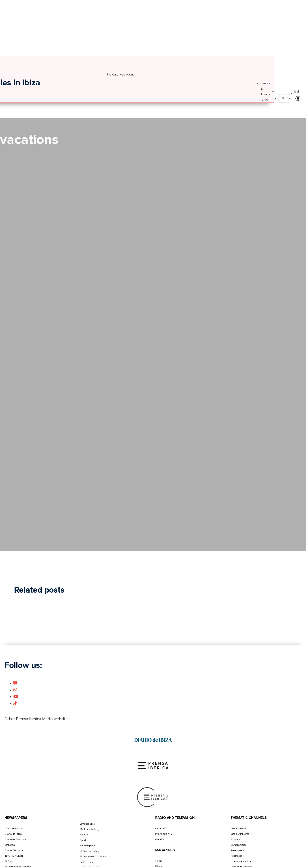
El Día (8, 861)
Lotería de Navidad (241, 861)
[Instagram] (15, 690)
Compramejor (238, 845)
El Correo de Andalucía (93, 856)
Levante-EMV (87, 824)
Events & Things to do (265, 91)
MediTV (159, 839)
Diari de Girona (13, 828)
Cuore (158, 861)
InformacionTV (163, 834)
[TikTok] (15, 704)
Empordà (9, 845)
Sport (83, 840)
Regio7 (84, 834)
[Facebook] (15, 683)
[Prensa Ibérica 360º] (153, 797)
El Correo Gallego (90, 851)
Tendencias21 (238, 828)
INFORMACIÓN (13, 856)
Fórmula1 (236, 839)
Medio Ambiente (240, 834)
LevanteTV (161, 828)
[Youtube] (15, 697)
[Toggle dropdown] (273, 91)
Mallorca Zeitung (89, 829)
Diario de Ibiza (13, 834)
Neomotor (236, 856)
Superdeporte (87, 845)
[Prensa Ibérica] (153, 766)
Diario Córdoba (13, 850)
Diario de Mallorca (15, 839)
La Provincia (87, 862)
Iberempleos (237, 850)
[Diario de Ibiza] (153, 740)
